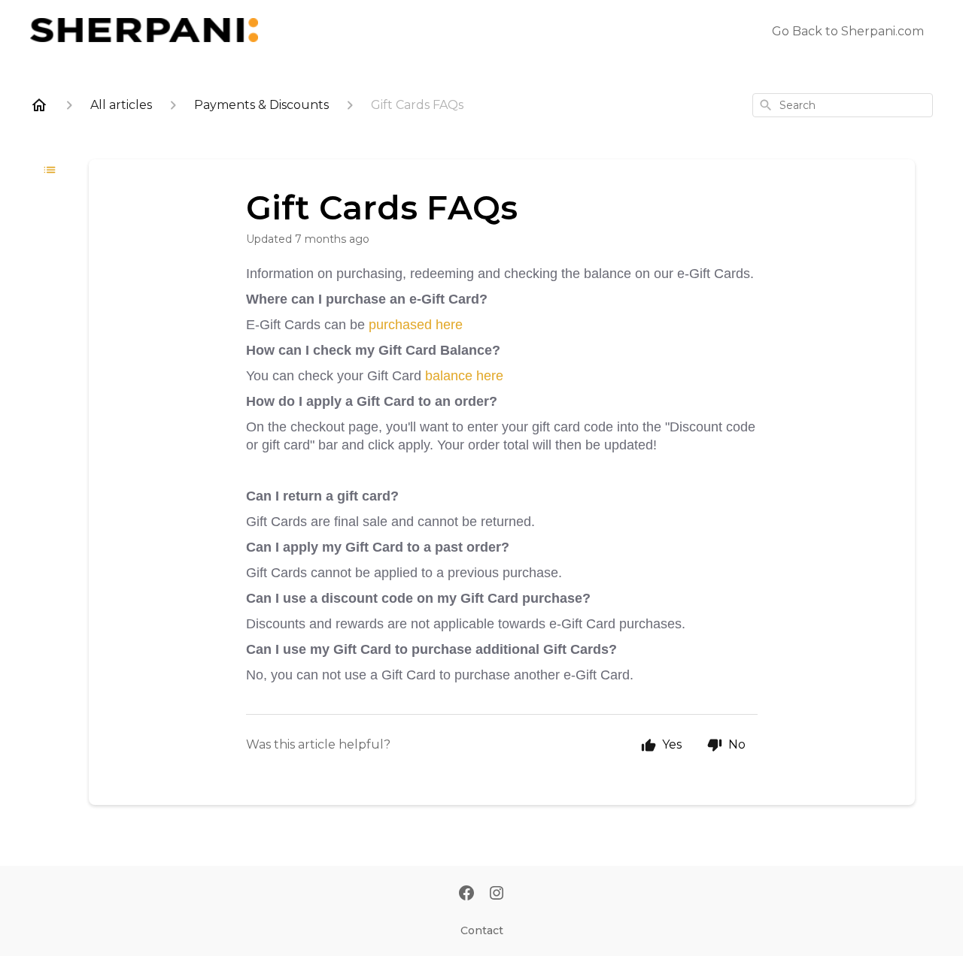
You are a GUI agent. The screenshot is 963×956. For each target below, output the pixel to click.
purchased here (417, 324)
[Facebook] (466, 894)
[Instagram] (497, 894)
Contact (481, 930)
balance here (464, 375)
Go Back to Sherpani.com (848, 31)
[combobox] (842, 105)
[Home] (39, 105)
